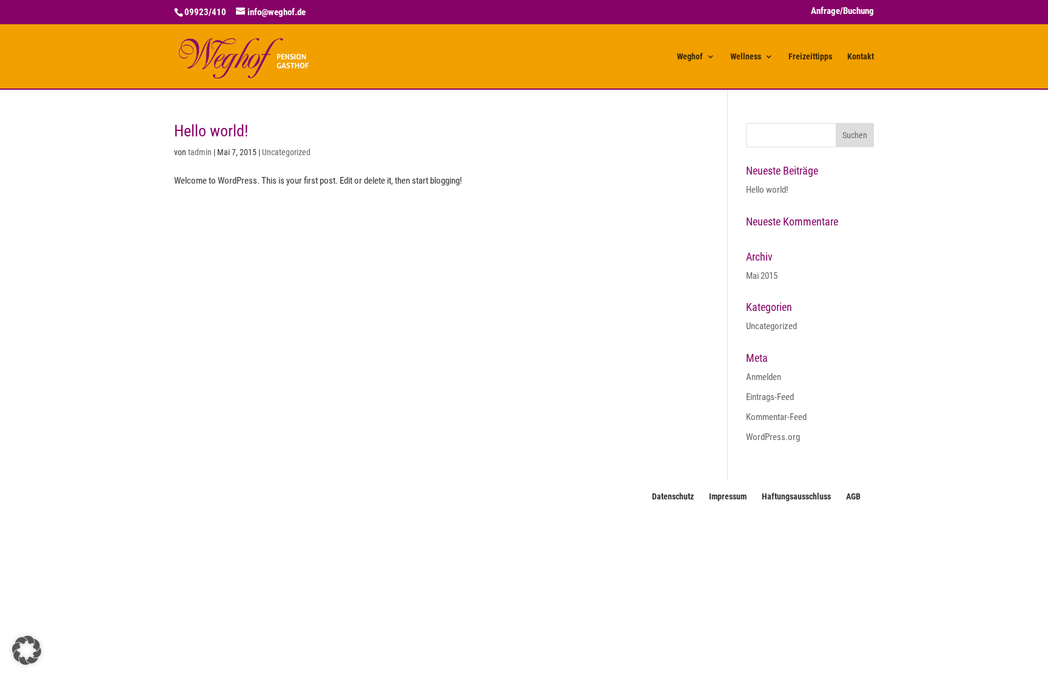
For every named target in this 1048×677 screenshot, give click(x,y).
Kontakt (860, 56)
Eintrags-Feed (770, 397)
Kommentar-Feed (776, 417)
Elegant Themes (247, 530)
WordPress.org (773, 437)
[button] (26, 650)
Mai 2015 (762, 275)
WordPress (344, 530)
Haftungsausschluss (796, 496)
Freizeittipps (810, 56)
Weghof (690, 56)
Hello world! (211, 131)
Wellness (745, 56)
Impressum (728, 496)
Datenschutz (673, 496)
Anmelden (763, 377)
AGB (853, 496)
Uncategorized (286, 152)
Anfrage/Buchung (842, 11)
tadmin (200, 152)
